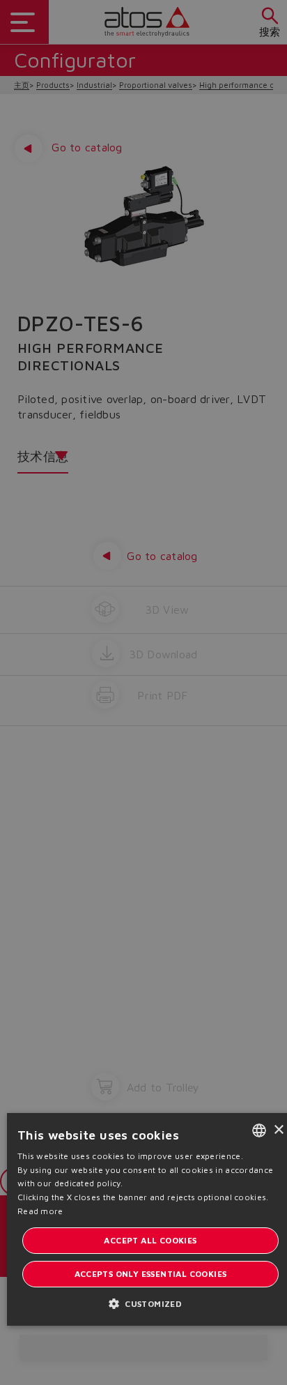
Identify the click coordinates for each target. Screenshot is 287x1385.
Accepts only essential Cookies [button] (151, 1274)
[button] (150, 1303)
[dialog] (143, 692)
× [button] (278, 1130)
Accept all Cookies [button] (150, 1240)
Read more (40, 1211)
